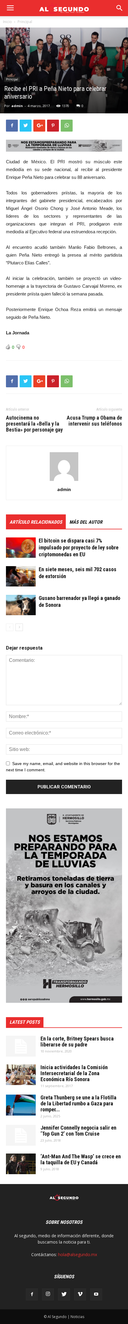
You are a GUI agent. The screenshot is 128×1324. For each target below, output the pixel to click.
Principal (25, 21)
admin (17, 105)
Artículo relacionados (36, 522)
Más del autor (85, 522)
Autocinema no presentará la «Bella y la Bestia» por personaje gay (34, 424)
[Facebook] (32, 1294)
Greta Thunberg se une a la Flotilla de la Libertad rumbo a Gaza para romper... (78, 1103)
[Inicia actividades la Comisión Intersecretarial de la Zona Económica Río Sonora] (21, 1074)
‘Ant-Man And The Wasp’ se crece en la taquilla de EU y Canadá (80, 1159)
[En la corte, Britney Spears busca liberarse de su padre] (21, 1046)
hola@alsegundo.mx (77, 1254)
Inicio (7, 21)
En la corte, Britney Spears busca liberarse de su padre (77, 1041)
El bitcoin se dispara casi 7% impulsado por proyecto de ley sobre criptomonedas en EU (78, 547)
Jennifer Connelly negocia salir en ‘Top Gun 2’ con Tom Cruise (78, 1131)
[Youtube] (96, 1294)
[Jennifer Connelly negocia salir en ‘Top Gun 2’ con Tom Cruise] (21, 1135)
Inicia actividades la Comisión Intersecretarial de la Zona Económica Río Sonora (74, 1073)
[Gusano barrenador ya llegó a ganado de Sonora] (21, 605)
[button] (119, 8)
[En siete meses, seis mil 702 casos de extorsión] (21, 576)
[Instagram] (48, 1294)
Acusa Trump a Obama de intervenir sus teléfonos (94, 421)
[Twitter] (64, 1294)
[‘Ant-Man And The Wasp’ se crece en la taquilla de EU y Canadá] (21, 1164)
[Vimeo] (80, 1294)
